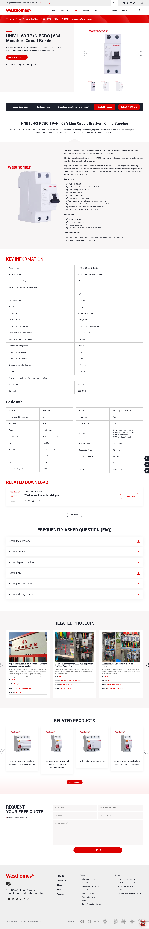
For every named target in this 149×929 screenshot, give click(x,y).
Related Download (104, 107)
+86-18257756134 (127, 879)
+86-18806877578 (127, 883)
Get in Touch (44, 3)
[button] (141, 53)
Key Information (43, 107)
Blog (59, 889)
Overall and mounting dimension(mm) (73, 107)
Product (74, 10)
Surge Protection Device (91, 904)
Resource (113, 10)
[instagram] (127, 3)
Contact (125, 10)
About (63, 10)
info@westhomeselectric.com (129, 893)
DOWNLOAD (131, 496)
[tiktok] (134, 3)
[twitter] (142, 3)
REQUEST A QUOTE (15, 57)
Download (61, 880)
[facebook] (124, 3)
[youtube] (131, 3)
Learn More (73, 515)
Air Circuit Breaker (89, 893)
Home (53, 10)
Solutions (99, 10)
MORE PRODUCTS (74, 782)
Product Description (20, 107)
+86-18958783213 (130, 886)
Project (86, 10)
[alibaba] (138, 3)
